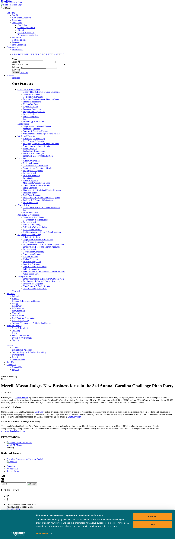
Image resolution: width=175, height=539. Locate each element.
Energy (15, 303)
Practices (10, 75)
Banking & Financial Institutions (26, 301)
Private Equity (29, 114)
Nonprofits (16, 313)
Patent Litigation (30, 148)
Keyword (16, 70)
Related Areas (11, 453)
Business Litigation (31, 163)
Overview (11, 466)
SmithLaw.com (74, 417)
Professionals (12, 47)
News (14, 333)
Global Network (19, 40)
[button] (3, 476)
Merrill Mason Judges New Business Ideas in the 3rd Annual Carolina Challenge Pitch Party (87, 385)
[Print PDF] (2, 481)
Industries (11, 293)
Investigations (29, 178)
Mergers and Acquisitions (34, 111)
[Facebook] (7, 500)
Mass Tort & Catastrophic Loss (36, 183)
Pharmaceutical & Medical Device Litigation (42, 190)
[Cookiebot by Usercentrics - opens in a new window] (18, 534)
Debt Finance (23, 124)
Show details (42, 533)
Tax (24, 119)
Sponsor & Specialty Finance (35, 131)
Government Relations (32, 254)
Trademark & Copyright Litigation (38, 156)
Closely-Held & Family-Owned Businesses (41, 92)
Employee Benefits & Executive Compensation (43, 244)
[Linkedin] (8, 496)
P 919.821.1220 (13, 509)
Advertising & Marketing (34, 138)
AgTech (15, 298)
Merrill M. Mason (14, 445)
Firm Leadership (19, 45)
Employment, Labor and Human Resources (41, 247)
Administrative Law (31, 161)
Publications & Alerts (21, 335)
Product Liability (30, 193)
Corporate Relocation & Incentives (38, 239)
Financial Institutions (32, 102)
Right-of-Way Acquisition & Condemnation (42, 232)
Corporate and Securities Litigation (38, 168)
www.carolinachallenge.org (13, 431)
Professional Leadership (28, 35)
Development (18, 355)
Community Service (26, 27)
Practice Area (18, 64)
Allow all (152, 516)
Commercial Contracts (32, 94)
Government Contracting (33, 252)
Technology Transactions (34, 121)
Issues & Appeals (30, 180)
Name (14, 59)
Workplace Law (24, 276)
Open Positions (18, 360)
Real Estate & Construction (24, 318)
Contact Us (11, 364)
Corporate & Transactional (29, 89)
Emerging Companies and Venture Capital (41, 99)
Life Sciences (18, 308)
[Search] (2, 8)
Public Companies (31, 116)
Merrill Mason (21, 397)
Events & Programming (22, 338)
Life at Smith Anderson (22, 350)
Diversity (21, 30)
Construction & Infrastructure (35, 166)
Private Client (23, 205)
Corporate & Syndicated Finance (37, 126)
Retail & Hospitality (20, 320)
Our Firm (11, 13)
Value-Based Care (31, 274)
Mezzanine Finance (31, 129)
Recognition (17, 20)
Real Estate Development (28, 215)
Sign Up (15, 340)
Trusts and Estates (30, 202)
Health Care (17, 306)
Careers (10, 345)
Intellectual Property (26, 136)
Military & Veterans (26, 32)
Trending (16, 330)
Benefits (15, 357)
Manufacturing (18, 311)
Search (16, 73)
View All (24, 72)
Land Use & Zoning (31, 225)
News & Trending (14, 325)
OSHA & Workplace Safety (35, 227)
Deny (152, 524)
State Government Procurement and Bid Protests (44, 271)
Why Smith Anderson (21, 18)
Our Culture (17, 22)
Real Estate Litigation (32, 195)
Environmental (29, 173)
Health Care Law (30, 104)
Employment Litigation (33, 170)
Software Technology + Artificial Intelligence (31, 323)
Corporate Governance (33, 97)
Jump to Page (7, 1)
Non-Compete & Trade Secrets (36, 146)
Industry (15, 67)
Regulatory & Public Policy (29, 234)
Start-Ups (39, 412)
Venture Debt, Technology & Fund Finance (41, 134)
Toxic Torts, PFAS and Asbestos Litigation (41, 197)
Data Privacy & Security (33, 141)
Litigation (22, 158)
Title (14, 62)
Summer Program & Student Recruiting (29, 352)
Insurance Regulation (32, 109)
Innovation (16, 37)
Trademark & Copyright (33, 153)
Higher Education (30, 106)
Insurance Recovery (31, 175)
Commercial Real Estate (33, 217)
